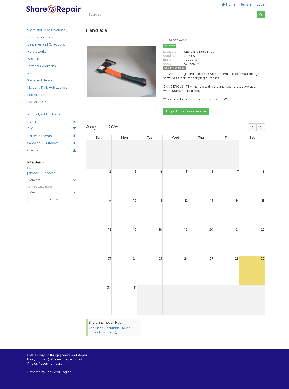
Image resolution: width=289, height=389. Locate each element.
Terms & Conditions (41, 66)
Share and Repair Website (46, 30)
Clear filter (51, 199)
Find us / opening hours (44, 364)
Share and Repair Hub (43, 80)
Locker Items (37, 95)
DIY (30, 129)
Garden (32, 150)
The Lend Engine (58, 372)
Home (230, 4)
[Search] (261, 14)
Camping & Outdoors (42, 143)
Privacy (32, 73)
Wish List (34, 59)
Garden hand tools (174, 67)
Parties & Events (39, 136)
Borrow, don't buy (40, 37)
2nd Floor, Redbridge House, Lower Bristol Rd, (110, 330)
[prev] (252, 127)
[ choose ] (34, 173)
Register (246, 4)
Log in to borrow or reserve (186, 111)
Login (261, 4)
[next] (260, 127)
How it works (36, 52)
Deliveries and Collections (46, 44)
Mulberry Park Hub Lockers (47, 88)
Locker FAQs (36, 102)
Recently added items (43, 114)
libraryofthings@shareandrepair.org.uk (55, 359)
